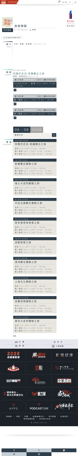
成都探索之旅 (23, 242)
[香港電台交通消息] (16, 342)
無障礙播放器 (30, 419)
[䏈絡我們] (16, 346)
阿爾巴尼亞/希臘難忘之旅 (29, 73)
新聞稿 (9, 416)
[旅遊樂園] (14, 90)
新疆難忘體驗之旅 (26, 164)
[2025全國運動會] (13, 355)
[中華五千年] (64, 406)
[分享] (54, 342)
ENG (63, 2)
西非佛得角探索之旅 (27, 223)
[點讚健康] (64, 355)
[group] (44, 80)
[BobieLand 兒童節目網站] (13, 368)
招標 (27, 416)
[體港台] (38, 355)
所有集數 (8, 30)
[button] (15, 80)
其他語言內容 (45, 419)
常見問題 (53, 416)
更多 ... (15, 336)
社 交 (60, 342)
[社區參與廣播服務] (38, 381)
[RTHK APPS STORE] (13, 406)
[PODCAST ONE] (38, 406)
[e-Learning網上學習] (64, 368)
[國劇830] (38, 368)
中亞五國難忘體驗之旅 (29, 203)
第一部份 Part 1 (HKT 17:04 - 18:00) (33, 151)
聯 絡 (21, 346)
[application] (34, 80)
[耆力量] (38, 394)
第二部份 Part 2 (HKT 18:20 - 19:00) (33, 154)
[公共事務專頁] (13, 381)
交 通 (21, 342)
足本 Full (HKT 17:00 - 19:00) (30, 149)
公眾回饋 (60, 346)
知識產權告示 (39, 416)
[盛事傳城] (64, 394)
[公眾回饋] (53, 346)
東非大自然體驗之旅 (27, 321)
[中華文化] (64, 381)
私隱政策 (64, 416)
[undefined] (59, 1)
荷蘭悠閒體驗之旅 (26, 301)
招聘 (18, 416)
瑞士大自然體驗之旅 (27, 183)
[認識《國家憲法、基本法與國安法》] (13, 394)
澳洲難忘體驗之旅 (26, 262)
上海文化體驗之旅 (26, 281)
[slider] (50, 80)
